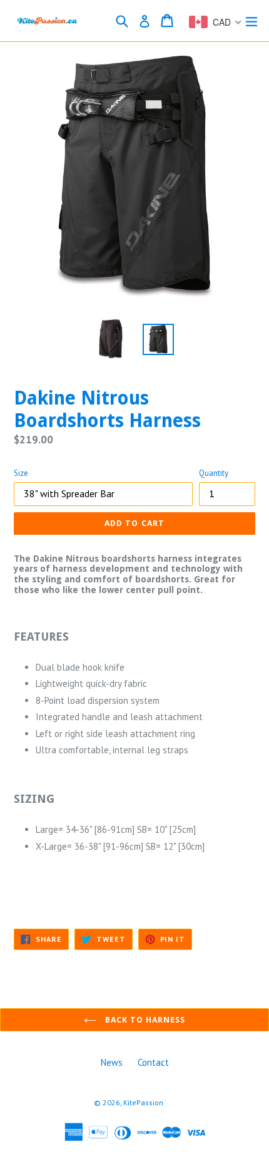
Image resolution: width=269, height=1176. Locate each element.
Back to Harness (144, 1019)
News (112, 1062)
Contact (153, 1062)
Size (21, 473)
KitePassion (143, 1102)
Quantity (213, 473)
